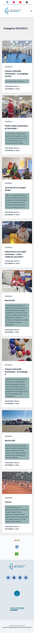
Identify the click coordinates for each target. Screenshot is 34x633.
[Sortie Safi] (17, 421)
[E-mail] (27, 2)
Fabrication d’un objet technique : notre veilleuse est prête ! (15, 254)
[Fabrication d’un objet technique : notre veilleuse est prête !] (17, 232)
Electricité (10, 300)
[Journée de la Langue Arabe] (17, 168)
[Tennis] (17, 483)
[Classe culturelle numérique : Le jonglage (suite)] (17, 52)
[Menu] (31, 11)
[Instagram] (14, 2)
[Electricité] (17, 281)
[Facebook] (7, 2)
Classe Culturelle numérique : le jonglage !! (16, 371)
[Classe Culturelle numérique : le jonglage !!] (17, 350)
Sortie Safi (10, 440)
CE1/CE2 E (8, 67)
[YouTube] (20, 2)
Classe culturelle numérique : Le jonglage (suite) (16, 73)
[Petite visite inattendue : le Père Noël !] (17, 106)
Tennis (8, 502)
